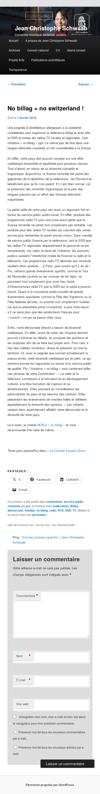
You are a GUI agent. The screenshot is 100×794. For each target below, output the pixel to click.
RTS (61, 510)
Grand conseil (76, 50)
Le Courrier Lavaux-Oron (67, 450)
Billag (74, 506)
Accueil (13, 40)
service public (73, 501)
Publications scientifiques (48, 60)
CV (58, 50)
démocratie (15, 510)
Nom (23, 656)
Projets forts (16, 60)
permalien (39, 515)
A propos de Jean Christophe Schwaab (51, 40)
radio (52, 510)
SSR (68, 510)
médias (30, 510)
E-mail (23, 680)
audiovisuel (61, 506)
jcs (28, 506)
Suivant (85, 84)
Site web (22, 704)
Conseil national (38, 50)
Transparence (18, 69)
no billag (42, 510)
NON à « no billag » (51, 424)
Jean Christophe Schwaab (51, 28)
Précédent (16, 84)
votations (14, 506)
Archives (14, 50)
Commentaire (27, 596)
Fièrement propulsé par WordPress (50, 785)
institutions (54, 501)
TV (74, 510)
